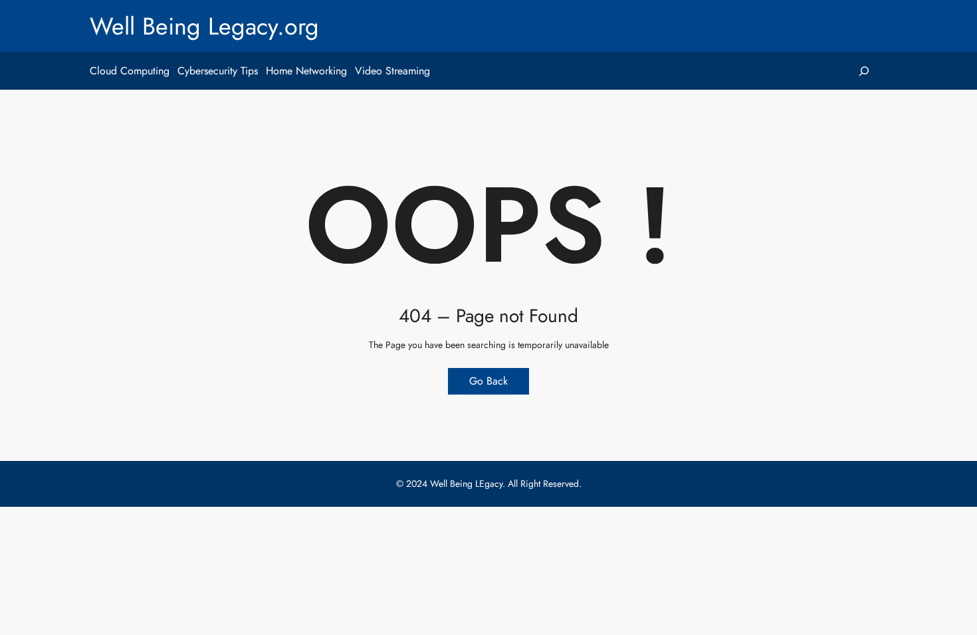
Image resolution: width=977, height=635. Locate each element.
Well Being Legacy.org (204, 26)
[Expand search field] (863, 70)
